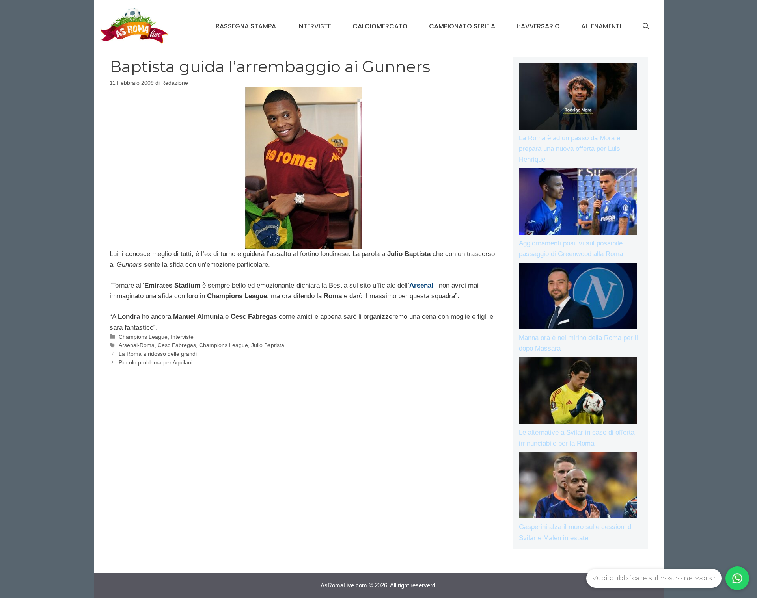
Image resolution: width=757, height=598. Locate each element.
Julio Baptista (267, 345)
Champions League (143, 337)
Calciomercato (380, 26)
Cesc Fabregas (177, 345)
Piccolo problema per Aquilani (155, 362)
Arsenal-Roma (137, 345)
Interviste (314, 26)
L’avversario (538, 26)
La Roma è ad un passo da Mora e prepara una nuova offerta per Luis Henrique (569, 148)
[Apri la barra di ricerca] (646, 26)
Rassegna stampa (246, 26)
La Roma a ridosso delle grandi (158, 354)
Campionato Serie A (462, 26)
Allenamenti (601, 26)
